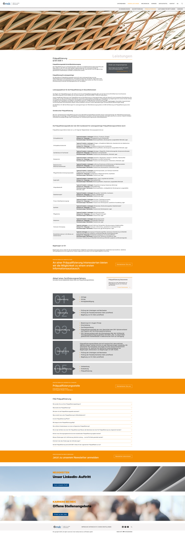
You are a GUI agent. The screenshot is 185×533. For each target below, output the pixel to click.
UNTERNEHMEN (121, 3)
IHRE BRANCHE (145, 3)
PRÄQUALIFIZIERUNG (150, 9)
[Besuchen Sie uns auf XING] (125, 527)
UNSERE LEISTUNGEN (133, 3)
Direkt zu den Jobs (60, 514)
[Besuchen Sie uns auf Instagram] (128, 527)
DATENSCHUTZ (93, 527)
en (177, 3)
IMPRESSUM (85, 527)
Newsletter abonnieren (123, 456)
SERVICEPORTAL (163, 3)
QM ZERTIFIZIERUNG (137, 9)
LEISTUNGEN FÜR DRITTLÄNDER (166, 9)
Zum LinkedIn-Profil (61, 485)
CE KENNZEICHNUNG (124, 9)
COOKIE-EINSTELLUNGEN (104, 527)
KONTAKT (172, 3)
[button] (92, 404)
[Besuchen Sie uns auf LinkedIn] (123, 527)
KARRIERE (154, 3)
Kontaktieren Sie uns (124, 264)
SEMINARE (180, 9)
